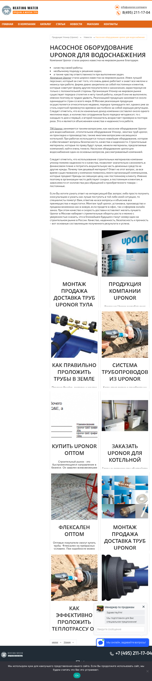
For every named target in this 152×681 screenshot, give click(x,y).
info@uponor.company (134, 7)
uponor (55, 642)
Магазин (93, 24)
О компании (26, 24)
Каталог (45, 24)
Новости (76, 24)
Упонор (67, 642)
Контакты (111, 24)
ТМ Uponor (56, 128)
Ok (77, 675)
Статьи (60, 24)
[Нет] (147, 671)
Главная (7, 24)
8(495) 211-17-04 (136, 12)
